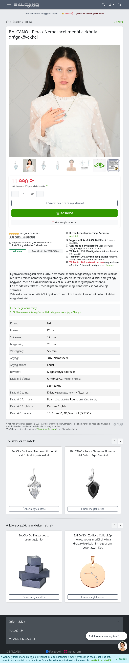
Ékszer (16, 22)
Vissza (119, 21)
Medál (28, 22)
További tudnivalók (100, 660)
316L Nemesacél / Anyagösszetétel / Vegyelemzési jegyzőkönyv (45, 312)
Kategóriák (16, 630)
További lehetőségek (22, 639)
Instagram (74, 651)
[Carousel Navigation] (117, 441)
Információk (17, 621)
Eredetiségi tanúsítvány (23, 308)
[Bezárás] (123, 636)
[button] (64, 101)
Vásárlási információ (46, 429)
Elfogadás (121, 658)
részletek (73, 235)
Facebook (55, 651)
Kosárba (66, 213)
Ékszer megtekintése (34, 508)
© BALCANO (13, 651)
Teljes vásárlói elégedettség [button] (22, 236)
